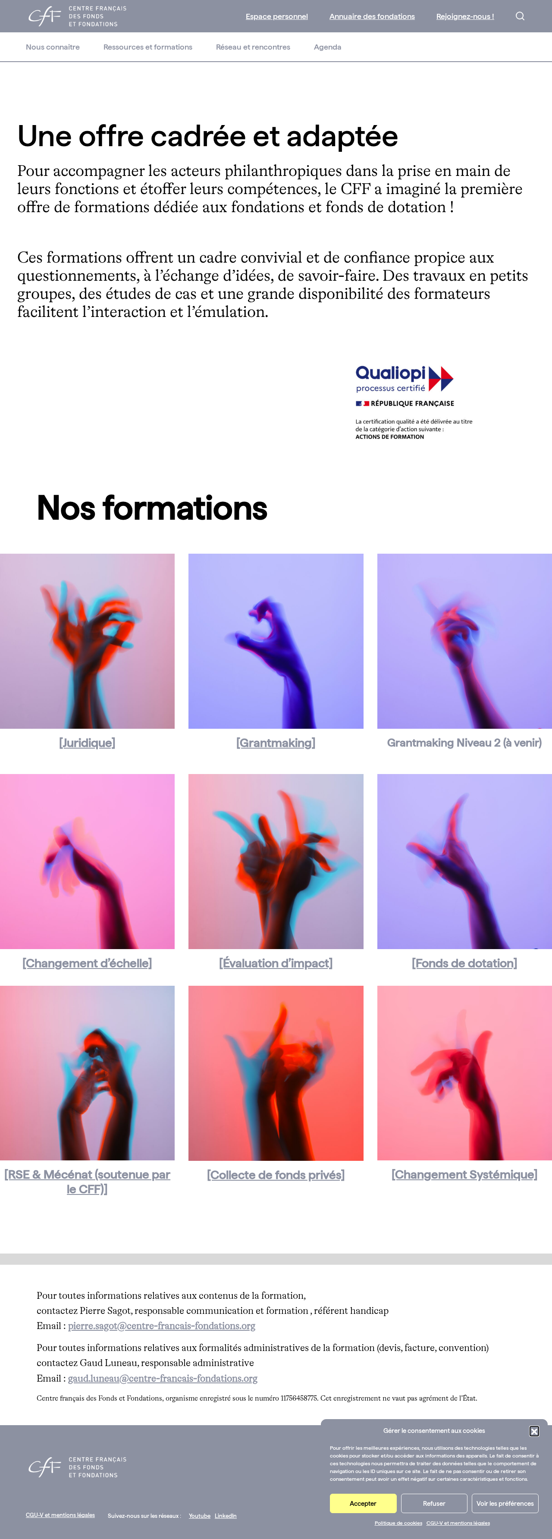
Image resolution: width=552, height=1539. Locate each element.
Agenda (328, 46)
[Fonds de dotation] (465, 963)
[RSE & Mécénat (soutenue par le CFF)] (87, 1181)
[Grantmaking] (276, 742)
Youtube (199, 1516)
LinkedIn (226, 1516)
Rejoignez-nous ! (465, 16)
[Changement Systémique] (465, 1174)
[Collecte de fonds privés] (276, 1174)
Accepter (363, 1504)
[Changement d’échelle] (87, 963)
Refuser (434, 1504)
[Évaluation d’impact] (276, 963)
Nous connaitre (53, 46)
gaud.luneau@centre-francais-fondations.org (162, 1379)
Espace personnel (277, 16)
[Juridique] (87, 742)
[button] (534, 1430)
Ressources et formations (148, 46)
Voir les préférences (505, 1504)
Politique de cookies (398, 1523)
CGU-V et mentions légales (458, 1523)
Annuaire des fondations (372, 16)
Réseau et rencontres (253, 46)
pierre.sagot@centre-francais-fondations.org (161, 1326)
